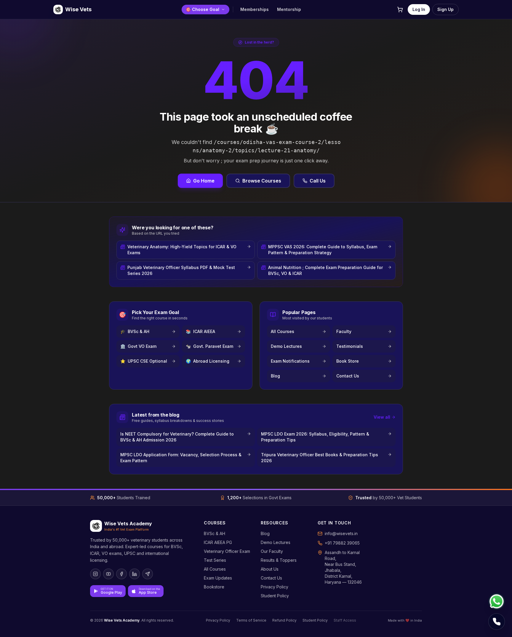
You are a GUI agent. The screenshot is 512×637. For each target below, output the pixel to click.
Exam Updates (218, 577)
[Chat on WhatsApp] (496, 601)
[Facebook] (121, 574)
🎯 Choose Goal (202, 9)
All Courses (215, 569)
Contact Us (271, 577)
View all (382, 417)
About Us (270, 569)
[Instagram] (95, 574)
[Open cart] (400, 9)
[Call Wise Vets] (496, 621)
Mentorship (289, 9)
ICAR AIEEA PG (218, 542)
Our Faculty (272, 551)
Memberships (254, 9)
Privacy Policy (274, 586)
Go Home (204, 181)
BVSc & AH (214, 533)
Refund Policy (284, 620)
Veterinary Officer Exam (227, 551)
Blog (265, 533)
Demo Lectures (275, 542)
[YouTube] (108, 574)
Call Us (318, 181)
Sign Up (445, 9)
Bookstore (214, 586)
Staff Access (345, 620)
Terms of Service (251, 620)
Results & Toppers (279, 560)
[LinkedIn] (134, 574)
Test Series (215, 560)
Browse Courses (261, 181)
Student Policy (275, 595)
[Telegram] (147, 574)
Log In (418, 9)
